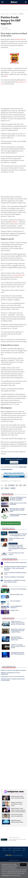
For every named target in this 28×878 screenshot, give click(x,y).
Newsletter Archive (17, 850)
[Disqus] (14, 704)
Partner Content (8, 528)
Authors (24, 848)
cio (6, 485)
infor (25, 485)
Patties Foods (19, 39)
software (7, 488)
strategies (13, 488)
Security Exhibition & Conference (16, 607)
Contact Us (4, 848)
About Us (10, 848)
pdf (6, 76)
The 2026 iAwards (15, 601)
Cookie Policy (5, 875)
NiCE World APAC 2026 (16, 595)
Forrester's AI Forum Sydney (18, 589)
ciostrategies (11, 485)
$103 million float (19, 275)
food (21, 485)
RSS (14, 852)
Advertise (10, 850)
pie (2, 488)
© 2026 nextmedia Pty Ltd (17, 855)
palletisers (14, 222)
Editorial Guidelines (17, 848)
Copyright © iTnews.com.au (6, 480)
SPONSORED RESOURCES (9, 558)
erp (17, 485)
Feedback (4, 850)
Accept (23, 864)
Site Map (24, 850)
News (7, 14)
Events (4, 585)
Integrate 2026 (14, 610)
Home (2, 14)
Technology (14, 14)
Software (21, 14)
